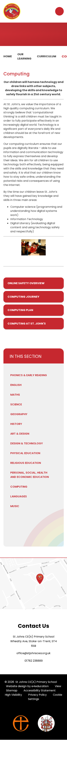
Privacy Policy (37, 695)
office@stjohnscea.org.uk (33, 653)
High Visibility (13, 695)
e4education (40, 686)
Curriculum (46, 56)
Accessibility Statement (40, 690)
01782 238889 (34, 661)
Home (7, 56)
